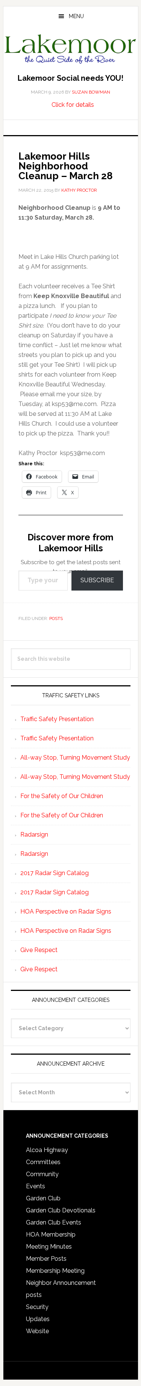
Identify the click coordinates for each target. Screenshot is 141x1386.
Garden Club (43, 1198)
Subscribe (97, 580)
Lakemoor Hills (70, 51)
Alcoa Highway (47, 1150)
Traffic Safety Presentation (57, 719)
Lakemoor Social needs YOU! (70, 78)
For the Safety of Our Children (61, 796)
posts (56, 618)
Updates (38, 1319)
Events (35, 1186)
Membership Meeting (55, 1270)
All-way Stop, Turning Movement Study (75, 757)
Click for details (73, 104)
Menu (76, 16)
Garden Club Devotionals (61, 1210)
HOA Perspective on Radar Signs (65, 911)
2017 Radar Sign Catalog (54, 873)
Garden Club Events (53, 1222)
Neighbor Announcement (61, 1282)
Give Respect (39, 950)
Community (42, 1174)
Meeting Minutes (49, 1246)
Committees (43, 1162)
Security (37, 1307)
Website (37, 1331)
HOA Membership (51, 1234)
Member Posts (46, 1258)
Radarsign (34, 834)
